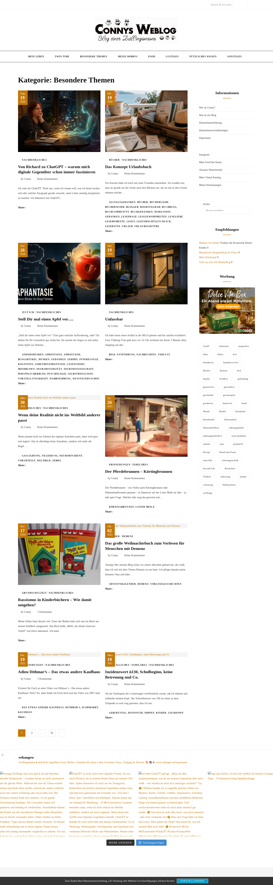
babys (220, 354)
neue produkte (239, 435)
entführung (126, 354)
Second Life (209, 468)
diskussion (163, 212)
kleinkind (240, 411)
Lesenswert (76, 364)
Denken (44, 359)
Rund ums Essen (228, 452)
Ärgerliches (31, 408)
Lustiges (172, 56)
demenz (143, 584)
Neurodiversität (49, 369)
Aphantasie (72, 354)
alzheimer (224, 346)
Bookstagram (150, 207)
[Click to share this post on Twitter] (38, 207)
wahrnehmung (60, 378)
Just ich (28, 312)
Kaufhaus (25, 712)
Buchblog (169, 207)
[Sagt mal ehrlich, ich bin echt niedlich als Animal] (240, 803)
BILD (112, 354)
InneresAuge (88, 359)
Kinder (161, 713)
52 (52, 733)
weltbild (44, 460)
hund (244, 403)
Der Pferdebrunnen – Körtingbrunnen (138, 471)
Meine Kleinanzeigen (210, 185)
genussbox (229, 387)
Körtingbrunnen (121, 507)
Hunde (206, 411)
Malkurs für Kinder (209, 242)
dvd (239, 370)
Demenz (127, 536)
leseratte (113, 226)
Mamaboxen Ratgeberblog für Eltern (218, 252)
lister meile (145, 507)
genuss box (208, 387)
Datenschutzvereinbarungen (213, 130)
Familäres (140, 464)
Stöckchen (230, 468)
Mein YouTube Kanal (210, 162)
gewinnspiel (229, 395)
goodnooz (208, 403)
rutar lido (207, 460)
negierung (50, 455)
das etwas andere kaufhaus (43, 707)
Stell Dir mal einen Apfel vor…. (45, 319)
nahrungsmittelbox (212, 435)
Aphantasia (53, 354)
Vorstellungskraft (33, 378)
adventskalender (122, 584)
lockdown (176, 713)
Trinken (207, 476)
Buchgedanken (142, 212)
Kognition (25, 364)
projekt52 (238, 444)
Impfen (149, 713)
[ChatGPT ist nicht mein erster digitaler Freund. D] (101, 803)
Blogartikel (27, 359)
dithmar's (72, 707)
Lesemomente (115, 221)
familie (206, 378)
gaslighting (31, 455)
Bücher (114, 160)
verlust (164, 354)
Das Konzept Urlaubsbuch (128, 166)
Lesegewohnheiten (152, 216)
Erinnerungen (119, 464)
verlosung (208, 484)
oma (222, 444)
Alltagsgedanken (122, 202)
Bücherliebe (159, 202)
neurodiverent (71, 455)
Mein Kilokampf (208, 257)
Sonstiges (234, 56)
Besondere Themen (93, 56)
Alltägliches (119, 665)
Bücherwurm (115, 207)
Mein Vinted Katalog (210, 177)
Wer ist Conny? (207, 107)
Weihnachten (229, 484)
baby (205, 354)
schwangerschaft (230, 460)
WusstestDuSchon (86, 378)
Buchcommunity (117, 212)
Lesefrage (129, 216)
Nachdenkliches (34, 160)
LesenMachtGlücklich (154, 221)
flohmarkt (90, 707)
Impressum (205, 138)
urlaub (127, 226)
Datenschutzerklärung (210, 122)
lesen (131, 221)
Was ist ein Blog (207, 115)
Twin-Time (62, 56)
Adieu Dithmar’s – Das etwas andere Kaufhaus (59, 671)
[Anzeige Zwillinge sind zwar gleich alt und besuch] (32, 803)
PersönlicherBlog (32, 374)
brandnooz (208, 362)
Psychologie (56, 374)
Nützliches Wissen (203, 56)
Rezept (206, 452)
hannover (135, 713)
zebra (56, 460)
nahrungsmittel (236, 427)
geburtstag (118, 713)
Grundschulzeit (34, 593)
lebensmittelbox (211, 427)
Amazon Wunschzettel (210, 169)
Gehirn (72, 359)
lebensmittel (230, 419)
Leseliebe (175, 216)
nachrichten (146, 354)
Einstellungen (192, 881)
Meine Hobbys (128, 56)
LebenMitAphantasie (50, 364)
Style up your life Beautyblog (214, 262)
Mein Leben (36, 56)
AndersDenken (33, 354)
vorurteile (26, 460)
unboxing (225, 476)
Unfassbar (114, 319)
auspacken (243, 346)
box (235, 354)
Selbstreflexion (80, 374)
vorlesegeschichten (166, 584)
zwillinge (207, 493)
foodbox (224, 378)
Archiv (206, 204)
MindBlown (26, 369)
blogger (132, 207)
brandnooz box (230, 362)
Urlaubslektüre (147, 226)
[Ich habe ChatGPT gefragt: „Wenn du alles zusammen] (171, 803)
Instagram (204, 154)
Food (151, 56)
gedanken (112, 216)
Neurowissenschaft (79, 369)
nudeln (206, 444)
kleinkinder (209, 419)
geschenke (208, 395)
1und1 (206, 346)
